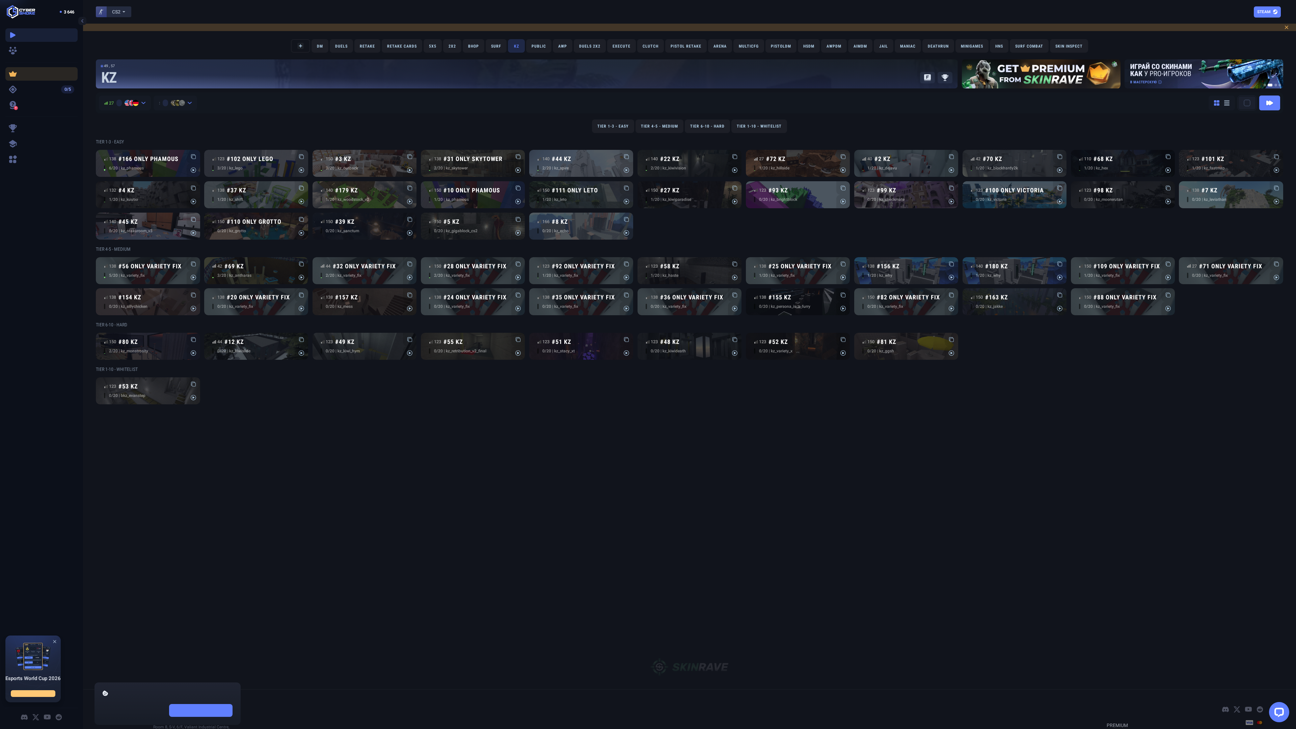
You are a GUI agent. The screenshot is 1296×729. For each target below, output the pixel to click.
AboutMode (892, 82)
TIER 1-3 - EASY (613, 131)
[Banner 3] (1274, 90)
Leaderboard (936, 82)
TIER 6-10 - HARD (707, 131)
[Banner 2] (1269, 90)
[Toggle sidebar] (82, 21)
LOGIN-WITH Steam (1252, 11)
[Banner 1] (1265, 90)
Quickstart (1262, 108)
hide (134, 710)
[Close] (55, 631)
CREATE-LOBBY (296, 51)
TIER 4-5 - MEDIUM (659, 131)
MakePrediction (33, 691)
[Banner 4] (1279, 90)
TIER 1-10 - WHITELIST (759, 131)
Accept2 (200, 710)
